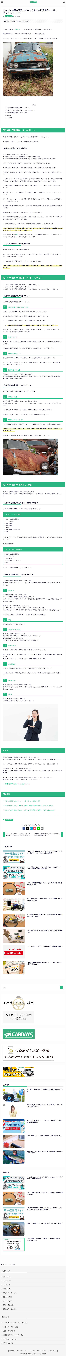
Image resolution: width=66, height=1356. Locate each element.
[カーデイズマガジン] (33, 2)
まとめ (9, 115)
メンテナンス (7, 1301)
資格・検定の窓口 (9, 1331)
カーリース (7, 1277)
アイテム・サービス (9, 1293)
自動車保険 (7, 1289)
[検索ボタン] (64, 2)
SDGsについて (8, 1343)
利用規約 (33, 1350)
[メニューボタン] (2, 2)
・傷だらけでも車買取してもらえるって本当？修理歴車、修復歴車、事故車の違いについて (29, 810)
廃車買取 (17, 29)
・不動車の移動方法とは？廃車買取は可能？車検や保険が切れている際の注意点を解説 (28, 805)
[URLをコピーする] (42, 828)
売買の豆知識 (9, 16)
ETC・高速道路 (8, 1305)
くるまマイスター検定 (10, 1327)
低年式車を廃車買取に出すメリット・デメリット (21, 110)
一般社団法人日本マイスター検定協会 (15, 1323)
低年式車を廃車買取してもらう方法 (17, 113)
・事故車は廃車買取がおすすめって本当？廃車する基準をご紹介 (21, 801)
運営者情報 (12, 1350)
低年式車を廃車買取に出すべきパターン (18, 108)
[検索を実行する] (61, 987)
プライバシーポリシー (23, 1350)
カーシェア (7, 1281)
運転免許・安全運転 (9, 1309)
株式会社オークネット (10, 1339)
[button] (24, 828)
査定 (17, 235)
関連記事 (9, 118)
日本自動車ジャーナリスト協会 (13, 1335)
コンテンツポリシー (42, 1350)
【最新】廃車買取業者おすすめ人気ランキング (16, 784)
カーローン (7, 1285)
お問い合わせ (53, 1350)
